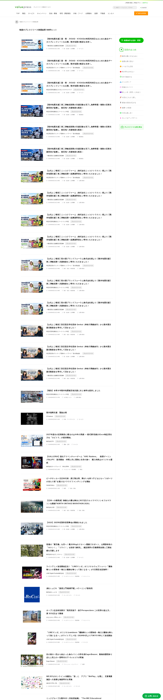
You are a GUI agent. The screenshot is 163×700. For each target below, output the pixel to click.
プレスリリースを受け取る (133, 127)
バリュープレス (23, 7)
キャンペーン (41, 13)
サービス (31, 13)
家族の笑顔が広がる (129, 103)
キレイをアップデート (129, 118)
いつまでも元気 (127, 66)
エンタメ (111, 13)
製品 (23, 13)
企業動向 (88, 13)
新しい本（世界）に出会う (131, 92)
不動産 (102, 13)
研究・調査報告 (65, 13)
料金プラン (137, 3)
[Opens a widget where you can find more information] (151, 696)
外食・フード (78, 13)
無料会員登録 (141, 13)
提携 (96, 13)
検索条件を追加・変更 (132, 40)
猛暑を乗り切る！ (128, 61)
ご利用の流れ (129, 3)
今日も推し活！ (127, 113)
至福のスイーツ (127, 87)
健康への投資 (126, 108)
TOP (18, 13)
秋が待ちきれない (128, 72)
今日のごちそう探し (129, 97)
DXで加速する (127, 77)
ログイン (145, 3)
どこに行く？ (126, 82)
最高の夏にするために (129, 56)
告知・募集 (53, 13)
